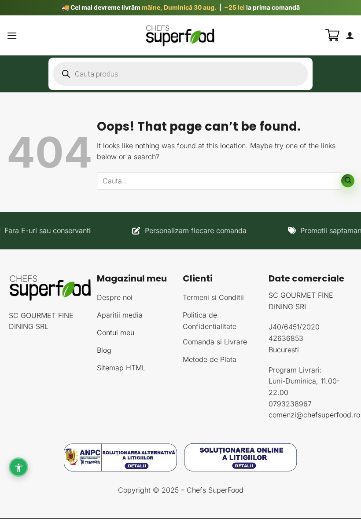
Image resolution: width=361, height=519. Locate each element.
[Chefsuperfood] (180, 35)
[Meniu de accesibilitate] (18, 467)
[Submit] (347, 180)
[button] (12, 35)
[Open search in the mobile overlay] (180, 74)
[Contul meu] (350, 35)
